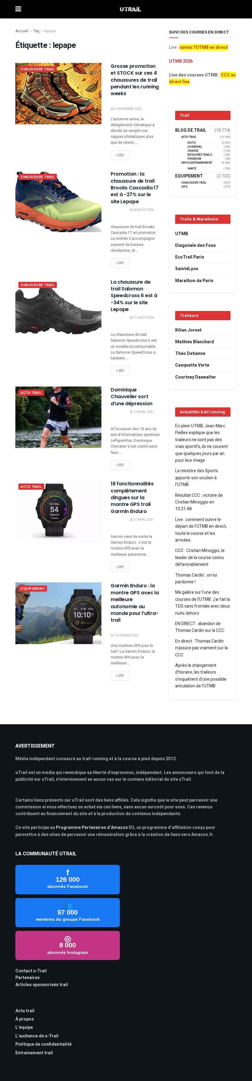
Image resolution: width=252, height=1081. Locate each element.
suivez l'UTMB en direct (203, 47)
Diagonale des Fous (195, 245)
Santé (191, 168)
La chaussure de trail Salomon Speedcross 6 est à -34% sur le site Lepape (134, 295)
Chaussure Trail (38, 69)
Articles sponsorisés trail (41, 985)
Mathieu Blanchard (194, 342)
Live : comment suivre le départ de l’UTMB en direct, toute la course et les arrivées (201, 529)
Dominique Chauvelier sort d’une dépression (131, 396)
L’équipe (24, 1027)
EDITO (191, 143)
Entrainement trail (34, 1053)
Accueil (21, 31)
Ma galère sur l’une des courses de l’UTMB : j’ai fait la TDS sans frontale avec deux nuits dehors (202, 602)
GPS (184, 186)
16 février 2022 (125, 635)
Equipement (33, 588)
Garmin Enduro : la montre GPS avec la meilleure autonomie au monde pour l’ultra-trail (135, 603)
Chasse (193, 151)
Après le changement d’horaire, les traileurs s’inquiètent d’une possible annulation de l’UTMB (200, 675)
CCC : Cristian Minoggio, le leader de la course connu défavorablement (200, 557)
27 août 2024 (143, 318)
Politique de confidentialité (43, 1044)
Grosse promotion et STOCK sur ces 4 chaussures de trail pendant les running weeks (135, 80)
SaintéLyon (186, 269)
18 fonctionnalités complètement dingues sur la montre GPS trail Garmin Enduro (132, 497)
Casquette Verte (192, 365)
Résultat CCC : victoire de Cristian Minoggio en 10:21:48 (199, 502)
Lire (120, 155)
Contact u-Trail (31, 971)
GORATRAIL (194, 147)
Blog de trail (190, 130)
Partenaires (27, 977)
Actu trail (24, 1011)
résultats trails (199, 155)
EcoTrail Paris (189, 257)
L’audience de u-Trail (36, 1036)
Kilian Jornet (188, 330)
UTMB (181, 234)
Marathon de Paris (194, 281)
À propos (24, 1019)
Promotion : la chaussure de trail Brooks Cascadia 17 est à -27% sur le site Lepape (134, 187)
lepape (50, 31)
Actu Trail (31, 392)
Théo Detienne (190, 353)
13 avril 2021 (143, 412)
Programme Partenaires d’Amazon (92, 827)
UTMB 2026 (181, 61)
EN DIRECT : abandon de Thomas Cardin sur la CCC (199, 627)
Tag (36, 31)
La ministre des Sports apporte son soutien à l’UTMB (196, 478)
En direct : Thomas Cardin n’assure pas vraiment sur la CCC (201, 648)
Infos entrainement (196, 162)
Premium (194, 158)
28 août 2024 (143, 210)
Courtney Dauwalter (195, 377)
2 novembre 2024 (127, 109)
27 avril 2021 (143, 520)
